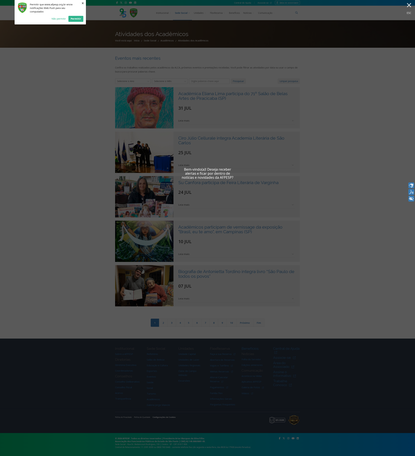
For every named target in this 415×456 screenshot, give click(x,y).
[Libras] (411, 185)
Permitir (76, 18)
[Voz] (411, 192)
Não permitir (59, 18)
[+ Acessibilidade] (411, 199)
